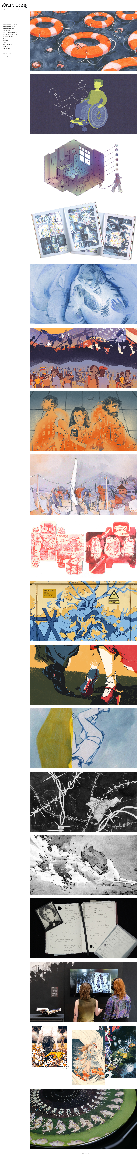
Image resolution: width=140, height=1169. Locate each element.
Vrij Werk (5, 46)
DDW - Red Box (6, 30)
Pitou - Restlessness (8, 36)
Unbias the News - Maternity (10, 22)
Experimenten (6, 48)
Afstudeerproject (7, 44)
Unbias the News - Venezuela (10, 24)
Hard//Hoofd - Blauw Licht (9, 20)
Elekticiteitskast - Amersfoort (11, 32)
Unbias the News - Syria (9, 26)
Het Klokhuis (6, 16)
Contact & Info (7, 53)
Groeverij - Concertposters (10, 34)
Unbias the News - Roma (9, 28)
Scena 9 (5, 38)
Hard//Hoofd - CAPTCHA (9, 18)
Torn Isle (5, 40)
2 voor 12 (5, 42)
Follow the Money (7, 14)
